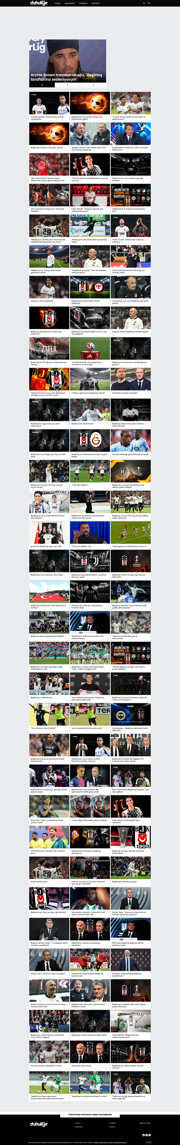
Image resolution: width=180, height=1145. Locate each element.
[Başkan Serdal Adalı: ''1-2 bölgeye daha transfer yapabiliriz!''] (49, 929)
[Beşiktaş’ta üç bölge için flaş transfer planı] (49, 440)
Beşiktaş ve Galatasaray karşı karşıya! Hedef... (90, 455)
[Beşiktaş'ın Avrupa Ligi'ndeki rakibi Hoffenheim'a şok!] (49, 653)
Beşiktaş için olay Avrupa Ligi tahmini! (48, 912)
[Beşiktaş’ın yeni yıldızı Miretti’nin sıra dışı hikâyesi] (49, 502)
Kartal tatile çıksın (39, 881)
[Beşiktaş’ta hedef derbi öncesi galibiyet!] (90, 287)
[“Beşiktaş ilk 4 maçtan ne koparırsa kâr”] (131, 195)
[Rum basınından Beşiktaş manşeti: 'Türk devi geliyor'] (131, 776)
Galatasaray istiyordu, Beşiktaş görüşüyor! (86, 852)
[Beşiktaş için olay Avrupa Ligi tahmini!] (49, 898)
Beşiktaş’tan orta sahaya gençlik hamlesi (127, 179)
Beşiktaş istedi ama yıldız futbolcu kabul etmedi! (128, 425)
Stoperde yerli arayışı (81, 1066)
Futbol (57, 3)
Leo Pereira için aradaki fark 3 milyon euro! (48, 852)
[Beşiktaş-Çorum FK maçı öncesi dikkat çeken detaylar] (131, 502)
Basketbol (70, 3)
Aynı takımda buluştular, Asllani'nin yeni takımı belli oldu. (88, 698)
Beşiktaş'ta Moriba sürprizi (124, 881)
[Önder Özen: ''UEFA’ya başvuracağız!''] (49, 960)
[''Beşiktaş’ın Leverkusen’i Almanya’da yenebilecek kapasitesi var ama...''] (49, 226)
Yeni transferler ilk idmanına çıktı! (87, 728)
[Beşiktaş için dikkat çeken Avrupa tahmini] (131, 1052)
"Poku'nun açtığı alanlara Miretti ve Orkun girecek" (128, 1097)
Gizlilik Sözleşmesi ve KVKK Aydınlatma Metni (110, 1142)
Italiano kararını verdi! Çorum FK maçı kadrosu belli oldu (48, 1005)
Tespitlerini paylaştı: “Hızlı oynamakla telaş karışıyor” (89, 271)
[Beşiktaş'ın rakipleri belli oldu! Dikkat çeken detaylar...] (131, 990)
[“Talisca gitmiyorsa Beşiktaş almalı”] (90, 379)
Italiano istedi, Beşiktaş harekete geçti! (130, 332)
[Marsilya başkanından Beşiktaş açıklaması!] (131, 960)
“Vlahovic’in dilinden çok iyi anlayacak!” (125, 637)
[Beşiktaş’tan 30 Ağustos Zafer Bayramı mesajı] (49, 348)
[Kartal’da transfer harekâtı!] (131, 379)
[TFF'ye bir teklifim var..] (90, 532)
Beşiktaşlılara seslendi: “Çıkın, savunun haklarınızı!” (130, 148)
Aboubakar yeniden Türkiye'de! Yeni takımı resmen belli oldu (88, 913)
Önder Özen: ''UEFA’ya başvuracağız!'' (48, 974)
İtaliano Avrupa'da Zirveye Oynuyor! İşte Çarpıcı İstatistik (88, 882)
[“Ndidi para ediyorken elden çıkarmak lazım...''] (90, 226)
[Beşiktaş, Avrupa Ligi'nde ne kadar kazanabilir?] (131, 837)
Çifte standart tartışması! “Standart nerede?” (47, 210)
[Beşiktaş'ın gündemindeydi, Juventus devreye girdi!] (90, 561)
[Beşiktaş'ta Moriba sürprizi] (131, 868)
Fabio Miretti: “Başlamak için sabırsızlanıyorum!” (125, 1036)
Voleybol (83, 3)
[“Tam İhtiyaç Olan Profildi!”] (49, 714)
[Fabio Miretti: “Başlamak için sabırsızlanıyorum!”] (131, 1021)
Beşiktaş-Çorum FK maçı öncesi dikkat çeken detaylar (130, 517)
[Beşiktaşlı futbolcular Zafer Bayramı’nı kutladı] (49, 591)
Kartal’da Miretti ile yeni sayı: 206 (46, 546)
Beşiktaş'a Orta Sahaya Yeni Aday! (47, 575)
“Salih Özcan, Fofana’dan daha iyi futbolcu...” (128, 241)
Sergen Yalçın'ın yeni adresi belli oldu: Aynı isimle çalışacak (89, 148)
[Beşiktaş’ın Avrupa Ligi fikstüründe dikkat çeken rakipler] (131, 471)
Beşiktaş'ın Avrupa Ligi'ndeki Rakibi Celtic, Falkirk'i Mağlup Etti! (88, 668)
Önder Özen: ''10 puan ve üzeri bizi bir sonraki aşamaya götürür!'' (129, 913)
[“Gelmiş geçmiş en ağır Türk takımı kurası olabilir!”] (131, 653)
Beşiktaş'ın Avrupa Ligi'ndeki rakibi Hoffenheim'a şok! (47, 668)
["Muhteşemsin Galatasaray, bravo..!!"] (131, 532)
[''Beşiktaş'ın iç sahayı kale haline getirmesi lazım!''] (49, 256)
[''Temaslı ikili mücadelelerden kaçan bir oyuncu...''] (90, 164)
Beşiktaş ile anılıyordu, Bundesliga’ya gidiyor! (129, 363)
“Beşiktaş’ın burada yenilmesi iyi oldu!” (90, 1096)
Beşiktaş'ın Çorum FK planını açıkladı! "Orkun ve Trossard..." (129, 698)
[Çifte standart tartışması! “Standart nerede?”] (49, 195)
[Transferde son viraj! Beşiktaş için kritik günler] (131, 287)
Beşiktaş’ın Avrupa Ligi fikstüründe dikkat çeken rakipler (128, 486)
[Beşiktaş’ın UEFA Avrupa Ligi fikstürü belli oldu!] (131, 561)
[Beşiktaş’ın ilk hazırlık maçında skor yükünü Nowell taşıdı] (90, 502)
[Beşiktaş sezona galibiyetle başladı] (49, 622)
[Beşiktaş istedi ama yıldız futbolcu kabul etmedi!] (131, 410)
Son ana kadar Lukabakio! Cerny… (46, 1066)
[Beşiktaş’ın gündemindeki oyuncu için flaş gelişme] (90, 318)
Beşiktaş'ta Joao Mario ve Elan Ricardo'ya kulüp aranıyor (86, 760)
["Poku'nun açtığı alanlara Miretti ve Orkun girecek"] (131, 1082)
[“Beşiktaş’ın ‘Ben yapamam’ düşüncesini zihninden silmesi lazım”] (49, 1082)
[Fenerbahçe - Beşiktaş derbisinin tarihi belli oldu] (131, 714)
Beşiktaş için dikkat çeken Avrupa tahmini (128, 1067)
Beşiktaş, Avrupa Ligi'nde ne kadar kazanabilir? (128, 852)
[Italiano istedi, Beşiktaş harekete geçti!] (131, 318)
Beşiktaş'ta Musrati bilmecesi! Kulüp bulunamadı (47, 760)
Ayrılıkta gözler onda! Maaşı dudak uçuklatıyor (47, 118)
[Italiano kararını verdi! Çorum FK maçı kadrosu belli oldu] (49, 990)
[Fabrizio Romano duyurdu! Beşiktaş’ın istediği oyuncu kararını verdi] (49, 379)
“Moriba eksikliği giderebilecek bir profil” (130, 454)
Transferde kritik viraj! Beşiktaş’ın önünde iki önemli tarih (87, 363)
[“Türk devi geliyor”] (90, 471)
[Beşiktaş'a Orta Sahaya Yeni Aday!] (49, 561)
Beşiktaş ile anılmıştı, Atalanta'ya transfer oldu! (87, 606)
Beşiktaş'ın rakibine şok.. (42, 697)
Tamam (149, 1142)
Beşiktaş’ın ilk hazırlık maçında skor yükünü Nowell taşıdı (88, 517)
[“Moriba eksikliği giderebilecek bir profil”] (131, 440)
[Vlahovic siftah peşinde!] (49, 287)
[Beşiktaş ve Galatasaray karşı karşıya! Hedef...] (90, 440)
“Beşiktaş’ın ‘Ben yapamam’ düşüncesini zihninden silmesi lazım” (47, 1097)
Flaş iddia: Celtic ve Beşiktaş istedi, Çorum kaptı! (47, 821)
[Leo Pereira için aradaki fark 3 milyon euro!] (49, 837)
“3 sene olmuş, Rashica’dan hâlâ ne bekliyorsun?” (128, 118)
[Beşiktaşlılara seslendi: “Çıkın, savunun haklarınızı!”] (131, 134)
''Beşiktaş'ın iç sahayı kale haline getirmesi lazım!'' (46, 271)
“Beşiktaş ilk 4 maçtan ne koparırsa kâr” (128, 210)
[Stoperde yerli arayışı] (90, 1052)
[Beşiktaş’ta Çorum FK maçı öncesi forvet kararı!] (49, 471)
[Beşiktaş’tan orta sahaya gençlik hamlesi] (131, 164)
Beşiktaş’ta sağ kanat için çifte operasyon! (45, 425)
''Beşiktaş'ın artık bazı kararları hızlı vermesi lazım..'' (88, 637)
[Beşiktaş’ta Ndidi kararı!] (90, 410)
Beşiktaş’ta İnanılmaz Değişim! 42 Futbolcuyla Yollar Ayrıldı (128, 760)
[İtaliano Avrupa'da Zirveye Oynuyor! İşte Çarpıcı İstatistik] (90, 868)
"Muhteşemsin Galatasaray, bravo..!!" (129, 546)
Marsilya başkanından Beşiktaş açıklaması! (126, 975)
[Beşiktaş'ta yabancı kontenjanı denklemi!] (90, 929)
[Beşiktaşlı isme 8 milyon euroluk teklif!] (90, 1021)
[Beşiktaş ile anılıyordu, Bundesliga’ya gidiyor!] (131, 348)
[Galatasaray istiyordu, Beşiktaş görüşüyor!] (90, 837)
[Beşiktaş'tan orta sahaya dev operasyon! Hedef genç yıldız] (90, 776)
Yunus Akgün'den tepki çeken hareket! (89, 820)
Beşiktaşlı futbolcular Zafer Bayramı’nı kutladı (48, 606)
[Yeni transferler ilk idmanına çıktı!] (90, 714)
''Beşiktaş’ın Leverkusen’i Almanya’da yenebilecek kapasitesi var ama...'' (48, 241)
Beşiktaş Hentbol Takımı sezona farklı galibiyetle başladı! (129, 606)
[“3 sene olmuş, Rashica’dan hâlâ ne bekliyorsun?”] (131, 103)
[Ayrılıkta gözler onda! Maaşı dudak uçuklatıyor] (49, 103)
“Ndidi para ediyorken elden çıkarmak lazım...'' (89, 241)
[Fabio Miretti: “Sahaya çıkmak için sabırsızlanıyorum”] (90, 195)
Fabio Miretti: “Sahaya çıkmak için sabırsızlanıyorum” (87, 210)
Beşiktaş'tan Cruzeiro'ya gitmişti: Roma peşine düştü (49, 790)
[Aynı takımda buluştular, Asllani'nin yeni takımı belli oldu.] (90, 683)
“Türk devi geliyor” (80, 485)
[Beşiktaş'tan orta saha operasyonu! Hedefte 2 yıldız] (90, 990)
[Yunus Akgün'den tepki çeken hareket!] (90, 806)
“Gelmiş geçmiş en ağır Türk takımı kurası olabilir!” (128, 668)
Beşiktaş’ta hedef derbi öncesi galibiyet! (86, 302)
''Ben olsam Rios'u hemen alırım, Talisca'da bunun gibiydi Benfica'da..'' (48, 179)
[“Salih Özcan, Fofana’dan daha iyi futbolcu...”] (131, 226)
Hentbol (95, 3)
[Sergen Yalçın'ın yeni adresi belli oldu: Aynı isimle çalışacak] (90, 134)
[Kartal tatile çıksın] (49, 868)
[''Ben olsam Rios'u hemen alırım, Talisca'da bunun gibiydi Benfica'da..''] (49, 164)
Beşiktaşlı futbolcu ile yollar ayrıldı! (47, 147)
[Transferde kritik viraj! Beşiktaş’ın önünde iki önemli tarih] (90, 348)
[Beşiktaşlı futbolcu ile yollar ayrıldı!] (49, 134)
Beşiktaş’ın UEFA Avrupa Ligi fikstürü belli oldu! (128, 576)
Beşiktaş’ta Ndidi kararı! (83, 424)
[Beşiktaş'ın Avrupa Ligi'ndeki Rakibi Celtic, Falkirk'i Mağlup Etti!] (90, 653)
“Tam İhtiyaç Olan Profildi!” (43, 728)
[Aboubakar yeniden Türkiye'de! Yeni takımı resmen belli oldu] (90, 898)
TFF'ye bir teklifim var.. (82, 546)
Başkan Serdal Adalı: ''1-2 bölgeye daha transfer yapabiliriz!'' (49, 944)
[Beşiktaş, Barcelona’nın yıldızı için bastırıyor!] (49, 318)
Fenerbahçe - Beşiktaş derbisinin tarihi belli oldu (130, 729)
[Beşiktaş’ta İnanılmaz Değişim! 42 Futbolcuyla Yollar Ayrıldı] (131, 745)
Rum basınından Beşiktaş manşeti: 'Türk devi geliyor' (130, 790)
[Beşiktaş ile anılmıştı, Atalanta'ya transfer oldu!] (90, 591)
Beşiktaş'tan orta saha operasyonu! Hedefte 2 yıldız (88, 1005)
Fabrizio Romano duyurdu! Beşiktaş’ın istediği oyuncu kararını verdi (48, 394)
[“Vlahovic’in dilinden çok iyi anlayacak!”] (131, 622)
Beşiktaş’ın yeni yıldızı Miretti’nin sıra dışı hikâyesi (47, 517)
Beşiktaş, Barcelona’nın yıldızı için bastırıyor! (46, 333)
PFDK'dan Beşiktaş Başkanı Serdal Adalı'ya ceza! (128, 944)
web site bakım (145, 1123)
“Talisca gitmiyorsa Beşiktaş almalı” (88, 393)
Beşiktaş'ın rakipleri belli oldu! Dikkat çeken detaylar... (129, 1005)
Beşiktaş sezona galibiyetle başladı (47, 636)
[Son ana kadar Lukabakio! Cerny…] (49, 1052)
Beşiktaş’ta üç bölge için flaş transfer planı (48, 455)
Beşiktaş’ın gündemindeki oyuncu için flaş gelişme (89, 333)
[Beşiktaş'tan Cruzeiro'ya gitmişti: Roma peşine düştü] (49, 776)
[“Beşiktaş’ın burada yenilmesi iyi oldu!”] (90, 1082)
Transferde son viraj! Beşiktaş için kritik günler (130, 302)
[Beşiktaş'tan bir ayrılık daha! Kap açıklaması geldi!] (90, 103)
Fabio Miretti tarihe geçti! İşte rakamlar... (125, 821)
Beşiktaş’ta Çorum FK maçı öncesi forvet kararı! (46, 486)
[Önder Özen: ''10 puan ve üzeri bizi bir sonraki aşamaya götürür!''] (131, 898)
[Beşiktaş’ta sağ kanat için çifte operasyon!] (49, 410)
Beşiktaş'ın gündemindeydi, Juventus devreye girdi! (89, 576)
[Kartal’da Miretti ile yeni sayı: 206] (49, 532)
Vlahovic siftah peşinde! (42, 301)
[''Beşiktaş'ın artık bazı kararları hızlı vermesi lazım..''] (90, 622)
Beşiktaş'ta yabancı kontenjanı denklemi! (86, 944)
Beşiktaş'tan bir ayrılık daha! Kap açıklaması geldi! (87, 118)
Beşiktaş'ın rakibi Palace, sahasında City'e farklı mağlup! (47, 1036)
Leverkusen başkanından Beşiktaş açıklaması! (87, 975)
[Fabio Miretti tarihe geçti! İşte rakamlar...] (131, 806)
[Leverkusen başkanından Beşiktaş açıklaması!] (90, 960)
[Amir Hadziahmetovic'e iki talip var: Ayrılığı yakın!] (131, 256)
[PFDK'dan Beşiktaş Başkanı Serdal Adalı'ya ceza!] (131, 929)
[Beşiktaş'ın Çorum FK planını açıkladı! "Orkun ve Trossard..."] (131, 683)
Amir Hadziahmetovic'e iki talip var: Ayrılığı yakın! (128, 271)
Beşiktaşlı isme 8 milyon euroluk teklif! (89, 1035)
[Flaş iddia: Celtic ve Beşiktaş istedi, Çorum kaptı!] (49, 806)
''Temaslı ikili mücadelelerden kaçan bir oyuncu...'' (90, 179)
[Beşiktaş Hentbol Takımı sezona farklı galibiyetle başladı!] (131, 591)
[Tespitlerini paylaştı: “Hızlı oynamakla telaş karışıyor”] (90, 256)
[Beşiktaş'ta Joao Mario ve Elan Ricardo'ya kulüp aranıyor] (90, 745)
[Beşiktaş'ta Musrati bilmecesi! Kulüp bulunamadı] (49, 745)
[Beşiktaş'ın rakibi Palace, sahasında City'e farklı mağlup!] (49, 1021)
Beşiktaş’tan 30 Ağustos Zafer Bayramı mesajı (49, 363)
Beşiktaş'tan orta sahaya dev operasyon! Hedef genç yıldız (85, 790)
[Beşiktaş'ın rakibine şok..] (49, 683)
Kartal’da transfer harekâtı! (125, 393)
